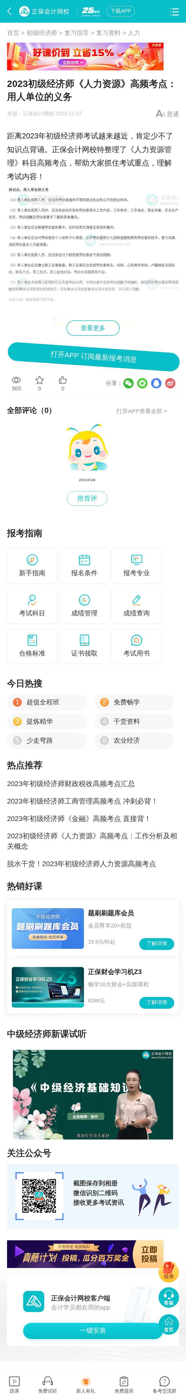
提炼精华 (34, 721)
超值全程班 (37, 702)
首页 (13, 33)
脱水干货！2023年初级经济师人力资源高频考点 (81, 864)
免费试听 (47, 1391)
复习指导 (76, 33)
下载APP (120, 11)
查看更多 (93, 328)
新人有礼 (85, 1391)
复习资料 (108, 33)
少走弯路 (34, 740)
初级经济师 (42, 33)
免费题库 (124, 1391)
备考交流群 (164, 1391)
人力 (134, 33)
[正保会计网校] (46, 11)
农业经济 (121, 740)
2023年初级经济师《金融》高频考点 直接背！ (79, 819)
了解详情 (156, 943)
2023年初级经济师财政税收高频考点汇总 (71, 784)
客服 (169, 1302)
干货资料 (121, 721)
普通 (173, 114)
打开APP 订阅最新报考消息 (93, 357)
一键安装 (93, 1330)
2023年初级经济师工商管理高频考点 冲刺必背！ (82, 801)
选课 (14, 1391)
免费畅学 (121, 702)
